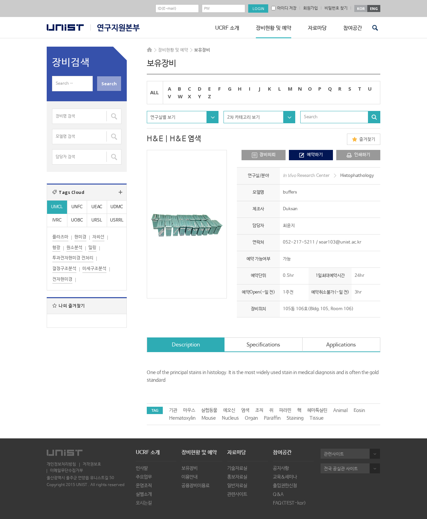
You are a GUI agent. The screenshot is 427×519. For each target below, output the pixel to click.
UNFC (76, 207)
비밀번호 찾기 (336, 8)
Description (186, 345)
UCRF (115, 28)
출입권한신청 (285, 485)
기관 (173, 410)
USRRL (116, 220)
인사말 (142, 468)
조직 (259, 410)
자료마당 (317, 28)
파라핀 (285, 410)
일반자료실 (237, 485)
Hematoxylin (182, 418)
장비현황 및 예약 (273, 28)
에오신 (229, 410)
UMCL (57, 207)
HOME (149, 50)
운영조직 (144, 485)
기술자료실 (237, 468)
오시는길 (144, 503)
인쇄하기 (362, 154)
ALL (154, 92)
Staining (295, 418)
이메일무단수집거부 (66, 470)
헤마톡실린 (317, 410)
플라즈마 (60, 237)
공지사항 (281, 468)
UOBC (77, 220)
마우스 (189, 410)
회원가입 (310, 8)
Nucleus (230, 418)
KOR (361, 8)
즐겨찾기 (367, 139)
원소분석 (74, 247)
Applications (341, 345)
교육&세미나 (285, 477)
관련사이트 (237, 494)
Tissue (317, 418)
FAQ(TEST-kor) (289, 503)
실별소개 (144, 494)
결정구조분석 (64, 268)
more (120, 192)
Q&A (278, 494)
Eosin (359, 410)
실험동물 (209, 410)
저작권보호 (92, 464)
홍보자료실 (237, 477)
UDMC (116, 207)
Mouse (208, 418)
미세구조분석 (94, 268)
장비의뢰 (268, 154)
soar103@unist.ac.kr (340, 242)
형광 (56, 247)
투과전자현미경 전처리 (72, 258)
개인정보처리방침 (61, 464)
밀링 (92, 247)
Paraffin (272, 418)
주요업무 (144, 477)
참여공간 (352, 28)
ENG (374, 8)
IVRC (56, 220)
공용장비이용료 (195, 485)
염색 (245, 410)
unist (65, 27)
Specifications (263, 345)
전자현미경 (62, 279)
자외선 (98, 237)
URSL (96, 220)
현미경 (80, 237)
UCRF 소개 (227, 28)
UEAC (96, 207)
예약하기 (315, 154)
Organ (251, 418)
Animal (340, 410)
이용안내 (189, 477)
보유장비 (189, 468)
